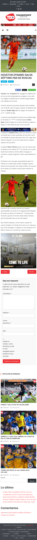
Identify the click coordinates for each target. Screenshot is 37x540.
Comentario (7, 293)
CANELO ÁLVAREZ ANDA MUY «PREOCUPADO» (6, 272)
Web (4, 331)
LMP (14, 529)
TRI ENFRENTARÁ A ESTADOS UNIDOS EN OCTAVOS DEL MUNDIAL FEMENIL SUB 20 (32, 272)
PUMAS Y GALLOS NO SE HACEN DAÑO (15, 405)
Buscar (3, 477)
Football (21, 4)
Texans (13, 536)
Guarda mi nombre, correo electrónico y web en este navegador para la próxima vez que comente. (8, 348)
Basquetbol (13, 4)
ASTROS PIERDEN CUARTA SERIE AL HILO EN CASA (19, 499)
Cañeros (9, 529)
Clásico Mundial (31, 529)
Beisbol (5, 4)
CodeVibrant (29, 525)
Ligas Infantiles (25, 531)
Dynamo (4, 81)
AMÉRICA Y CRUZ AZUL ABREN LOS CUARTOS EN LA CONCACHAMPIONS (17, 437)
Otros (18, 6)
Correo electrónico (7, 322)
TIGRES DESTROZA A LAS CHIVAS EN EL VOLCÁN (15, 471)
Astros (4, 529)
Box (33, 4)
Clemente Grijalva (14, 531)
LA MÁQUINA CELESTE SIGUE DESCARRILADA (18, 495)
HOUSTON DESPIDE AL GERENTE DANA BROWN (19, 497)
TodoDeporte (16, 85)
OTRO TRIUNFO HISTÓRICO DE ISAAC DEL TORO (19, 502)
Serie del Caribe (21, 529)
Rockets (6, 536)
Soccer (27, 4)
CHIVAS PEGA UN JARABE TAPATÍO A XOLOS (17, 492)
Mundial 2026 (32, 536)
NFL (19, 536)
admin (3, 513)
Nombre (6, 313)
